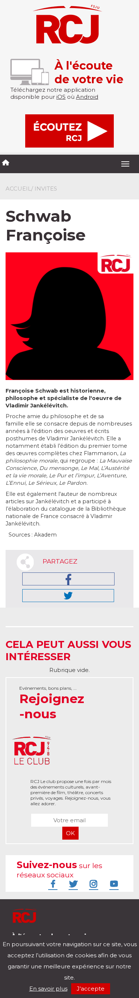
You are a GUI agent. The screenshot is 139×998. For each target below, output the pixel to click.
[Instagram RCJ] (92, 883)
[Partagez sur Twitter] (68, 595)
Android (87, 96)
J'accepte (91, 988)
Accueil (18, 188)
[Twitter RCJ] (72, 883)
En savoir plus (48, 988)
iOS (61, 96)
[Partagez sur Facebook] (68, 579)
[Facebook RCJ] (52, 883)
